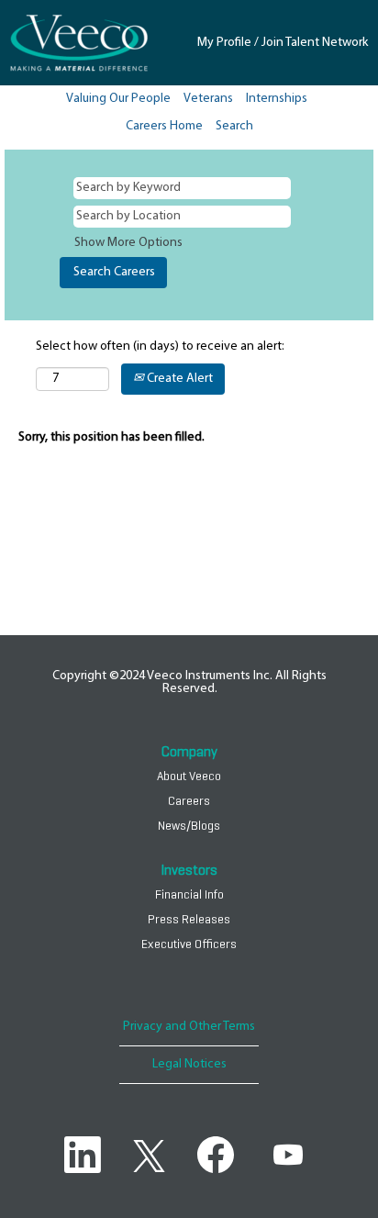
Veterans (208, 99)
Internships (276, 99)
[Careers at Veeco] (79, 42)
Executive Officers (189, 944)
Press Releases (189, 919)
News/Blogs (189, 826)
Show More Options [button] (128, 243)
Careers (189, 801)
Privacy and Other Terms (189, 1027)
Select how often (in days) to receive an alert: (160, 346)
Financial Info (189, 895)
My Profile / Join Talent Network (282, 43)
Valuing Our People (118, 99)
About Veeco (189, 776)
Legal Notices (189, 1064)
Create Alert (178, 379)
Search (234, 126)
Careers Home (164, 126)
